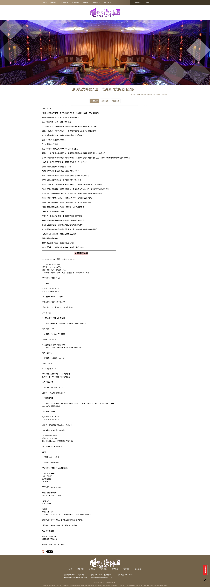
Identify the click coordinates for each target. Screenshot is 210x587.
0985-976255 (128, 575)
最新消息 (107, 3)
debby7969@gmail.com (78, 577)
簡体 (147, 3)
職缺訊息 (86, 3)
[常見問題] (105, 51)
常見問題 (75, 3)
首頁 (45, 3)
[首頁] (105, 12)
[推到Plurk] (43, 551)
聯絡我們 (138, 3)
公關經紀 (64, 3)
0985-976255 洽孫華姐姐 (102, 575)
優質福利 (96, 3)
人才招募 (94, 101)
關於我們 (53, 3)
